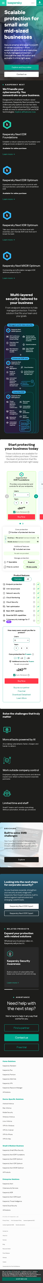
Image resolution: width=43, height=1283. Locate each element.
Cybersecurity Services (10, 1188)
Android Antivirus (8, 1103)
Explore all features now (25, 112)
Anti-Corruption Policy (16, 1220)
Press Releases (6, 1253)
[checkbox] (20, 512)
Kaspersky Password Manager (12, 1088)
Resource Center (6, 1248)
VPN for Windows (8, 1125)
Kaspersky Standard (9, 1066)
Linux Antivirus (7, 1121)
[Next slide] (36, 496)
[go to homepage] (15, 3)
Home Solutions (9, 1061)
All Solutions (6, 1092)
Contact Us (5, 1231)
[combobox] (33, 3)
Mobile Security (8, 1112)
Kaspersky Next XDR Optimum (12, 1163)
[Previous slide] (7, 496)
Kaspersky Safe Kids (9, 1079)
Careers (4, 1262)
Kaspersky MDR (8, 1192)
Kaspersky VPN (8, 1083)
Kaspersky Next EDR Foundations (14, 1155)
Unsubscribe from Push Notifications (11, 1266)
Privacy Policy (6, 1220)
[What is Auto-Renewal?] (28, 512)
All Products (6, 1172)
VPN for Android (8, 1130)
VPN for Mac (7, 1139)
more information (31, 1276)
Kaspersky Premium (9, 1074)
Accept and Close (21, 1279)
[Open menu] (3, 3)
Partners (5, 1240)
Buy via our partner (21, 687)
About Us (5, 1235)
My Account (39, 4)
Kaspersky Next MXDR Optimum (13, 1168)
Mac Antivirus (7, 1108)
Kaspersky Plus (7, 1070)
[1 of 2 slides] (20, 523)
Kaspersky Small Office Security (13, 1150)
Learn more (8, 154)
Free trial (21, 691)
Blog (4, 1244)
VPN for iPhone (8, 1134)
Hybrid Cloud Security (10, 1206)
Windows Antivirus (9, 1117)
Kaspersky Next (8, 1184)
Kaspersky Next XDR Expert (12, 1197)
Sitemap (5, 1257)
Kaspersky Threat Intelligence (12, 1201)
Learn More (22, 698)
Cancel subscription (20, 1224)
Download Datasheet (21, 694)
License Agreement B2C (29, 1220)
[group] (21, 494)
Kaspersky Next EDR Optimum (12, 1159)
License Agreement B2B (8, 1224)
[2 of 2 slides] (23, 523)
